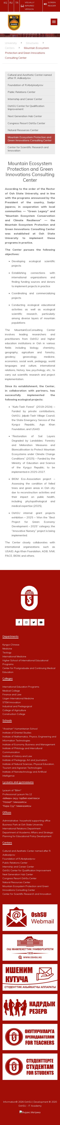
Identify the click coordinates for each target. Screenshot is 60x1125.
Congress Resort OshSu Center (26, 123)
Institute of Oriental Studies (16, 732)
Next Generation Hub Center (25, 116)
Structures (32, 43)
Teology (6, 652)
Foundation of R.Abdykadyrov (25, 85)
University (11, 43)
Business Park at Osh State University (22, 824)
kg (5, 2)
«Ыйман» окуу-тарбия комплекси (21, 798)
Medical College (11, 690)
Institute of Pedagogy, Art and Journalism (24, 760)
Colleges (7, 678)
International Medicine (14, 656)
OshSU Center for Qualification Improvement (26, 107)
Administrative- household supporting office (26, 820)
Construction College (13, 714)
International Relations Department (21, 828)
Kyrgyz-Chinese (10, 644)
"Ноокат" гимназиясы (14, 802)
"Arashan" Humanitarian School (20, 728)
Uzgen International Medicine (18, 698)
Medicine (7, 648)
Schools (7, 720)
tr (16, 2)
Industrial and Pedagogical (17, 706)
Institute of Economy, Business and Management (28, 744)
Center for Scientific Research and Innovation (28, 149)
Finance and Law (11, 694)
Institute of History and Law (17, 756)
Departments (10, 636)
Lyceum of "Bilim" (11, 790)
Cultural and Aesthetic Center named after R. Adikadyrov (30, 76)
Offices (6, 812)
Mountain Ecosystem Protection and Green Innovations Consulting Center (30, 139)
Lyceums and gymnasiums (18, 782)
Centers (9, 47)
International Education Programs (20, 686)
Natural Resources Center (23, 130)
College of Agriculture (14, 710)
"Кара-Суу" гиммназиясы (16, 805)
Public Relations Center (21, 92)
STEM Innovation (11, 702)
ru (11, 2)
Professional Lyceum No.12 (17, 794)
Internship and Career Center (25, 99)
